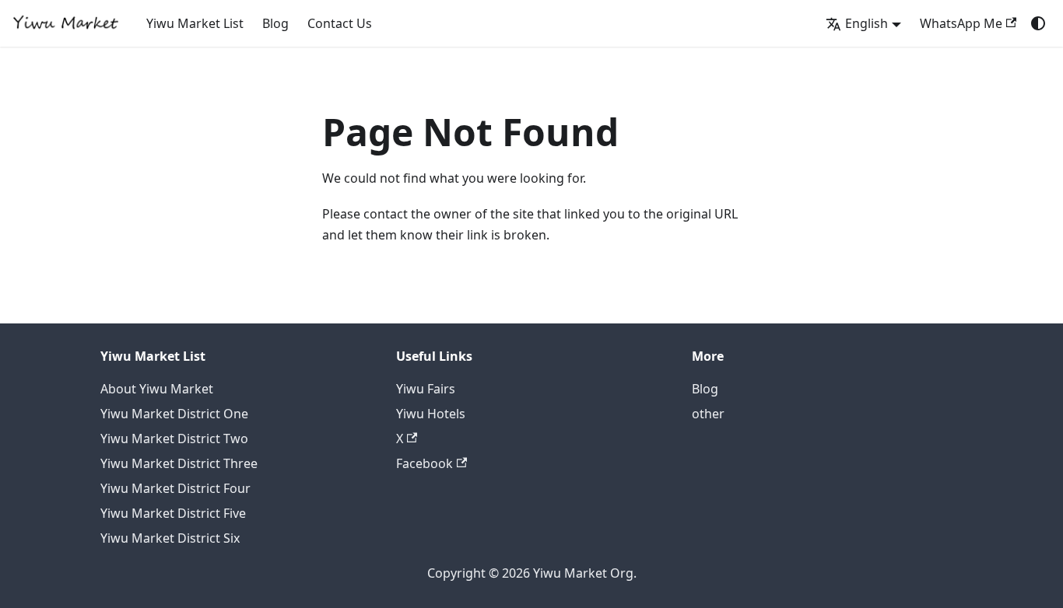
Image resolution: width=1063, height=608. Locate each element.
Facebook (424, 463)
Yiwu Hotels (430, 413)
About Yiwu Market (156, 388)
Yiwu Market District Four (175, 488)
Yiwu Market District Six (170, 538)
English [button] (866, 23)
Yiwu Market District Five (173, 513)
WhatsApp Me (961, 23)
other (708, 413)
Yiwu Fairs (425, 388)
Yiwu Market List (195, 23)
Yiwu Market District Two (174, 438)
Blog (275, 23)
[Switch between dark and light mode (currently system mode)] (1038, 23)
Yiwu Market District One (174, 413)
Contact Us (339, 23)
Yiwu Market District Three (179, 463)
